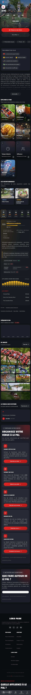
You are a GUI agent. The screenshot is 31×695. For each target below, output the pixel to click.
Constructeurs (8, 648)
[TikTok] (17, 627)
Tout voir (25, 344)
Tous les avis (24, 406)
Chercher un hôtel (14, 461)
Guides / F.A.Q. (20, 640)
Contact (13, 656)
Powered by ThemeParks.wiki (6, 311)
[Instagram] (13, 627)
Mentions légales (15, 660)
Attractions (8, 644)
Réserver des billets (16, 30)
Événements (19, 644)
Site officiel (14, 34)
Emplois (18, 648)
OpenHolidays (22, 311)
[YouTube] (20, 627)
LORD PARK (15, 618)
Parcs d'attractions (9, 636)
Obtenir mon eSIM (14, 484)
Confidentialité (14, 664)
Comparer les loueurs (14, 551)
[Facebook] (10, 627)
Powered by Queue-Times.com (12, 307)
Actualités (19, 636)
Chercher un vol (15, 528)
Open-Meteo (15, 311)
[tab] (3, 214)
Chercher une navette (14, 505)
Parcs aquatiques (9, 640)
